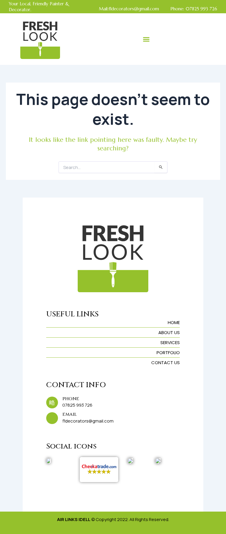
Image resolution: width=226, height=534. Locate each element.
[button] (146, 39)
